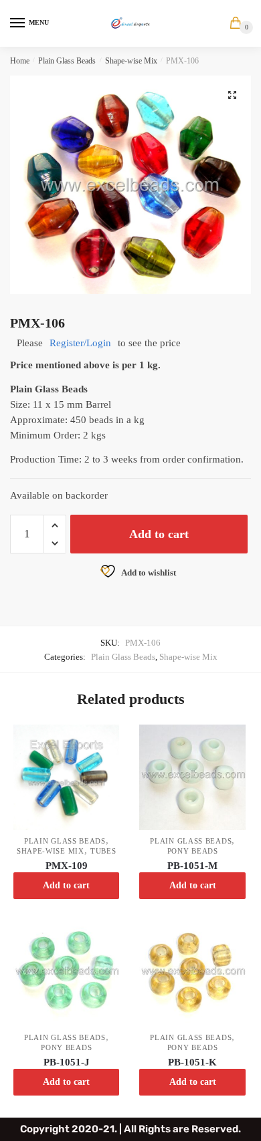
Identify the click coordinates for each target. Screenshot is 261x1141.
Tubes (103, 851)
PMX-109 (67, 865)
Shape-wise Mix (131, 61)
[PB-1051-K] (192, 974)
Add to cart (159, 534)
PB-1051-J (67, 1062)
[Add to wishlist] (102, 741)
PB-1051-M (192, 865)
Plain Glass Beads (67, 61)
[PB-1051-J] (66, 974)
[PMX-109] (66, 777)
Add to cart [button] (66, 885)
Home (19, 61)
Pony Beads (192, 851)
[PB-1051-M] (192, 777)
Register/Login (80, 343)
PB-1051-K (192, 1062)
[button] (232, 95)
